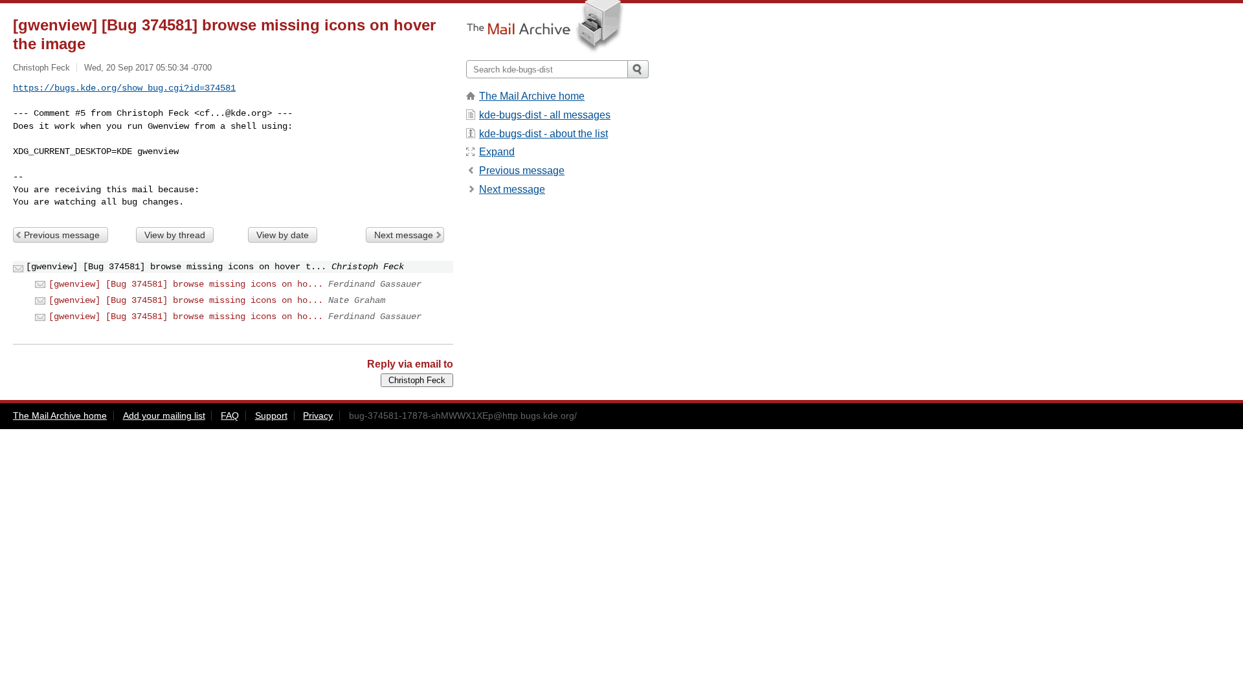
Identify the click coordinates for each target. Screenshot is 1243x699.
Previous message (62, 235)
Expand (497, 151)
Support (271, 415)
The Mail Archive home (532, 96)
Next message (403, 235)
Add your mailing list (164, 415)
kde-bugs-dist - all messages (544, 114)
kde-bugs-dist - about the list (543, 133)
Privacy (318, 415)
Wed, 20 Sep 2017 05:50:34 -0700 (148, 67)
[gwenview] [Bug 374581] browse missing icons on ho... (186, 284)
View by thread (174, 235)
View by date (282, 235)
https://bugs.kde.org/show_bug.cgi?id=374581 (124, 88)
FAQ (230, 415)
